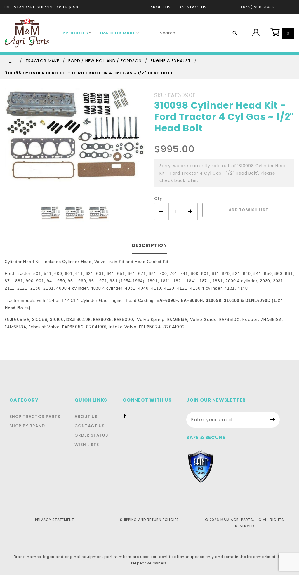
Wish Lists (86, 444)
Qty (158, 198)
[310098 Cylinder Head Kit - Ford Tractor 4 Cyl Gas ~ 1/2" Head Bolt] (75, 147)
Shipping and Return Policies (149, 519)
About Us (160, 7)
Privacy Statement (54, 519)
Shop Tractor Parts (34, 416)
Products (75, 33)
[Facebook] (127, 418)
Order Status (91, 435)
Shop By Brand (27, 426)
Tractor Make (117, 33)
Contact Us (193, 7)
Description (149, 245)
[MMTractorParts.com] (27, 33)
